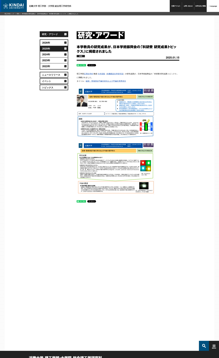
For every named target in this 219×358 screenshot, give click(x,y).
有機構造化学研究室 (115, 73)
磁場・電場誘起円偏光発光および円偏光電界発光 (106, 81)
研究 (18, 14)
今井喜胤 (101, 73)
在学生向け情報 (200, 6)
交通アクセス (175, 6)
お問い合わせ (188, 6)
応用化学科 (88, 73)
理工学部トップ (9, 14)
